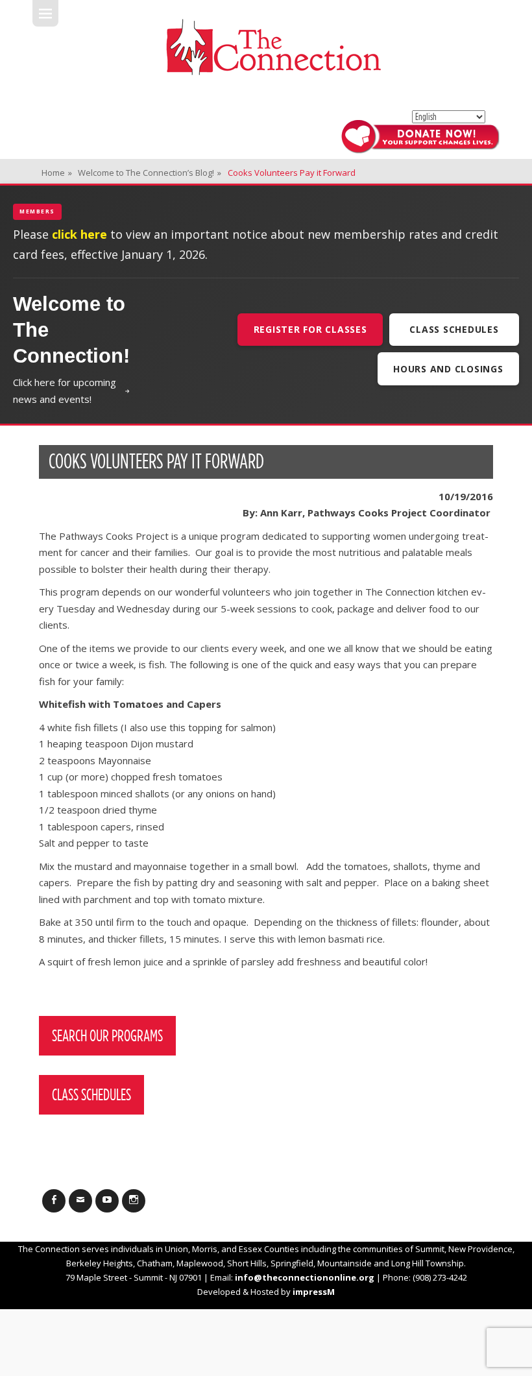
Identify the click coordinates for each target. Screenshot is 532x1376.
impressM (314, 1292)
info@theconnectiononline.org (304, 1277)
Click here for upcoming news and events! (64, 390)
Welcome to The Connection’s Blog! (149, 172)
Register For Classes (310, 329)
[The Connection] (273, 47)
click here (79, 234)
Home (57, 172)
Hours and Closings (448, 369)
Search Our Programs (107, 1035)
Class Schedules (453, 329)
